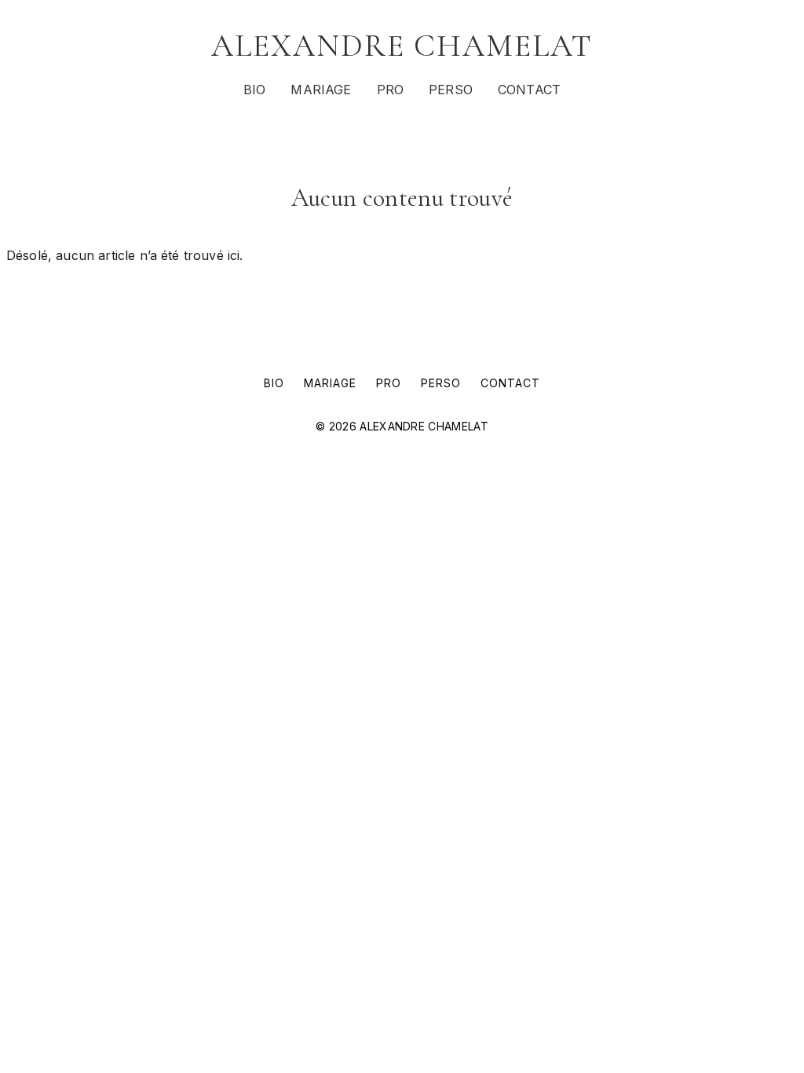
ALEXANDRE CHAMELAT (402, 45)
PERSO (451, 89)
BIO (254, 89)
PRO (390, 89)
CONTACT (529, 89)
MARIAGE (321, 89)
